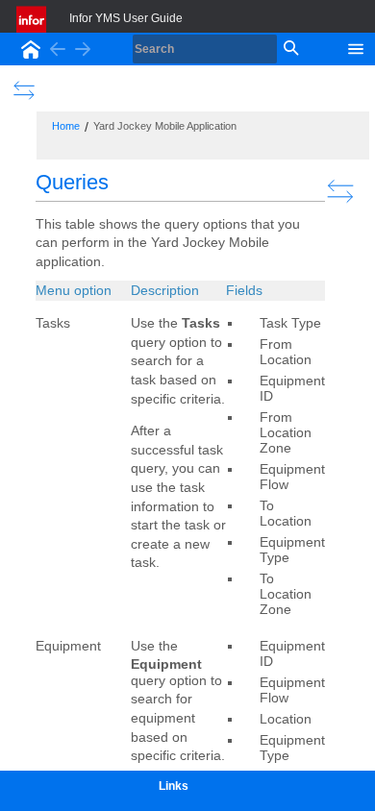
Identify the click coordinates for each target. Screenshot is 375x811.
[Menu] (355, 47)
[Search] (289, 49)
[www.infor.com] (32, 19)
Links (173, 786)
